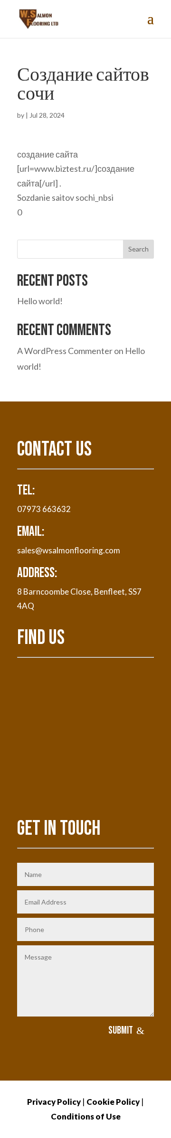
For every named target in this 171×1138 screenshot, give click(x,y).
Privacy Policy (54, 1102)
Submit (120, 1030)
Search (138, 249)
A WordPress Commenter (65, 350)
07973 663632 (44, 509)
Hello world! (40, 301)
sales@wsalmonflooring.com (68, 550)
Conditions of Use (86, 1116)
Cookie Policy (113, 1102)
